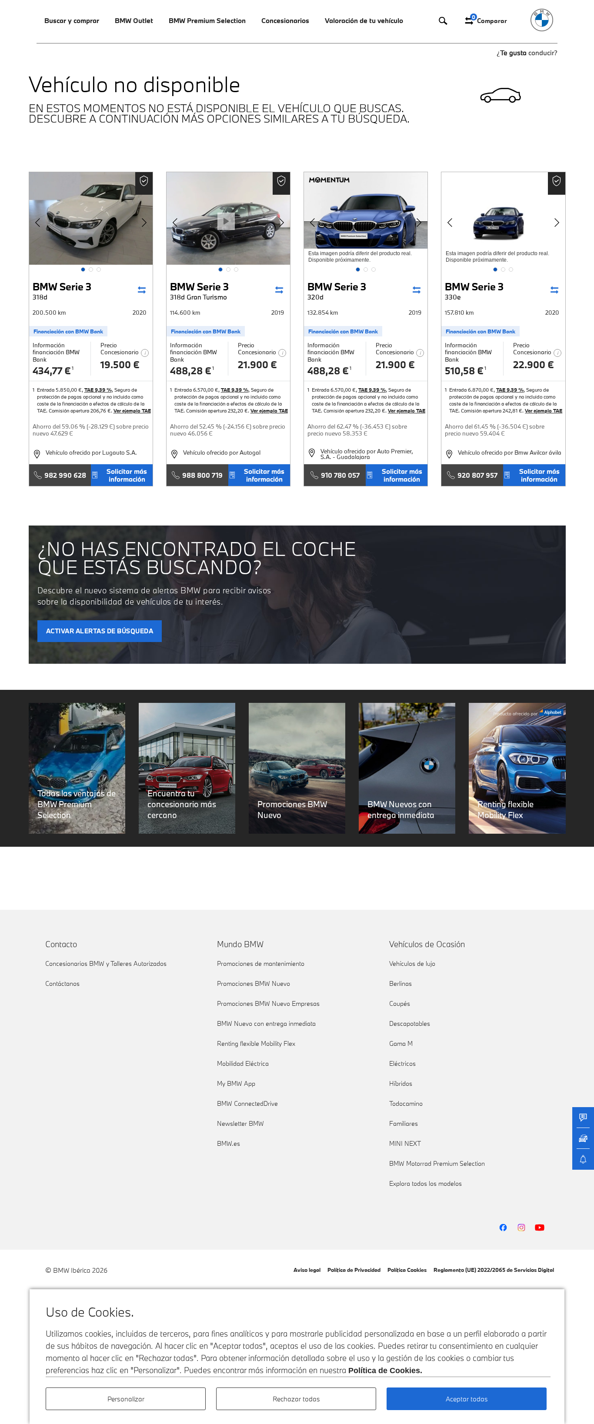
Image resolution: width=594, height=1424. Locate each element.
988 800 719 (202, 475)
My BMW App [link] (236, 1083)
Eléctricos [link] (402, 1063)
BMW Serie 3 (62, 290)
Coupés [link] (399, 1003)
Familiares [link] (403, 1123)
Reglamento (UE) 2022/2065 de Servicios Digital (494, 1269)
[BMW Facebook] (503, 1227)
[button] (83, 269)
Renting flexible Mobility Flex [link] (256, 1043)
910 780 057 (340, 475)
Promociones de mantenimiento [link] (260, 963)
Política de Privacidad (353, 1269)
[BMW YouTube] (539, 1227)
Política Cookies (407, 1269)
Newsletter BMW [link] (240, 1123)
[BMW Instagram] (521, 1227)
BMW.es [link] (228, 1143)
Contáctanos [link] (62, 983)
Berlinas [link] (400, 983)
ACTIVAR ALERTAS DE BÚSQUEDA (100, 631)
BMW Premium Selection (207, 20)
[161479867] (503, 218)
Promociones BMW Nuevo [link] (253, 983)
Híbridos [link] (400, 1083)
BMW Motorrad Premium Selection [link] (437, 1163)
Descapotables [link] (409, 1023)
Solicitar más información (127, 475)
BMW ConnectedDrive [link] (247, 1103)
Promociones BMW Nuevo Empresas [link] (268, 1003)
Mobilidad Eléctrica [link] (243, 1063)
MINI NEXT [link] (405, 1143)
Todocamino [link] (406, 1103)
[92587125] (91, 218)
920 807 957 (477, 475)
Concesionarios (285, 20)
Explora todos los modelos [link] (425, 1183)
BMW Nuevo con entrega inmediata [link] (266, 1023)
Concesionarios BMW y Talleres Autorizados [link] (106, 963)
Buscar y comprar (71, 20)
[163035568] (365, 218)
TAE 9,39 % (98, 389)
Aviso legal (307, 1269)
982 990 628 (65, 475)
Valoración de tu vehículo (364, 20)
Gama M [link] (401, 1043)
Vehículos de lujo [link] (412, 963)
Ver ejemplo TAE (132, 410)
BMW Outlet (134, 20)
